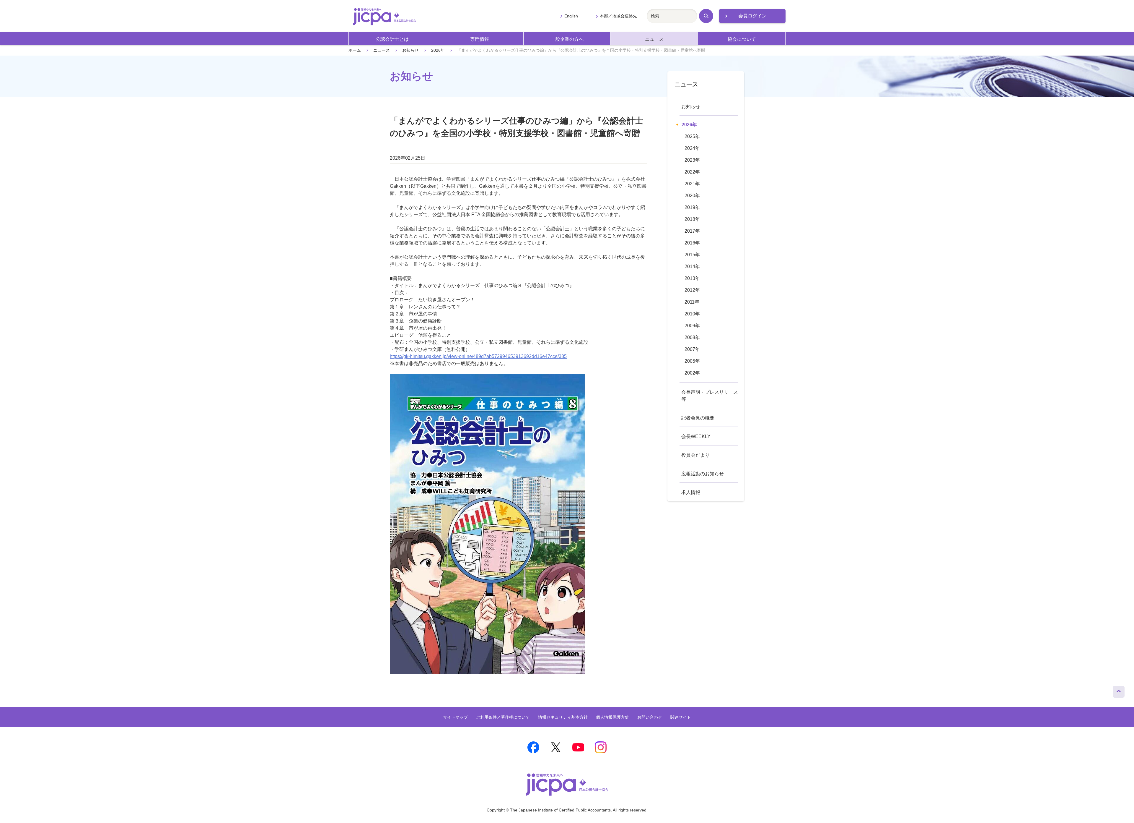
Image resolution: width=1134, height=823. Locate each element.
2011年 (692, 301)
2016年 (692, 242)
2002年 (692, 372)
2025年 (692, 136)
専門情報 (479, 39)
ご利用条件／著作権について (503, 717)
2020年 (692, 195)
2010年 (692, 313)
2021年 (692, 183)
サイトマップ (455, 717)
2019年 (692, 207)
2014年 (692, 266)
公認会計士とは (392, 39)
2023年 (692, 160)
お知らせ (410, 50)
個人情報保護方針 (612, 717)
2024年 (692, 148)
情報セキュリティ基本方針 (563, 717)
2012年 (692, 290)
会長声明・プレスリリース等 (709, 396)
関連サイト (680, 717)
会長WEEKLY (696, 436)
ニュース (654, 39)
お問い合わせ (649, 717)
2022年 (692, 171)
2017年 (692, 231)
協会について (742, 39)
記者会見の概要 (697, 417)
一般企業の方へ (567, 39)
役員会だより (695, 455)
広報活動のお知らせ (702, 473)
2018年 (692, 219)
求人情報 (690, 492)
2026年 (438, 50)
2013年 (692, 278)
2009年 (692, 325)
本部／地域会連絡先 (618, 16)
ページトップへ (1119, 690)
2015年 (692, 254)
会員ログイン (752, 15)
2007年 (692, 349)
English (571, 16)
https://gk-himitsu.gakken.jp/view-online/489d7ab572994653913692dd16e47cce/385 (478, 356)
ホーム (354, 50)
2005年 (692, 361)
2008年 (692, 337)
